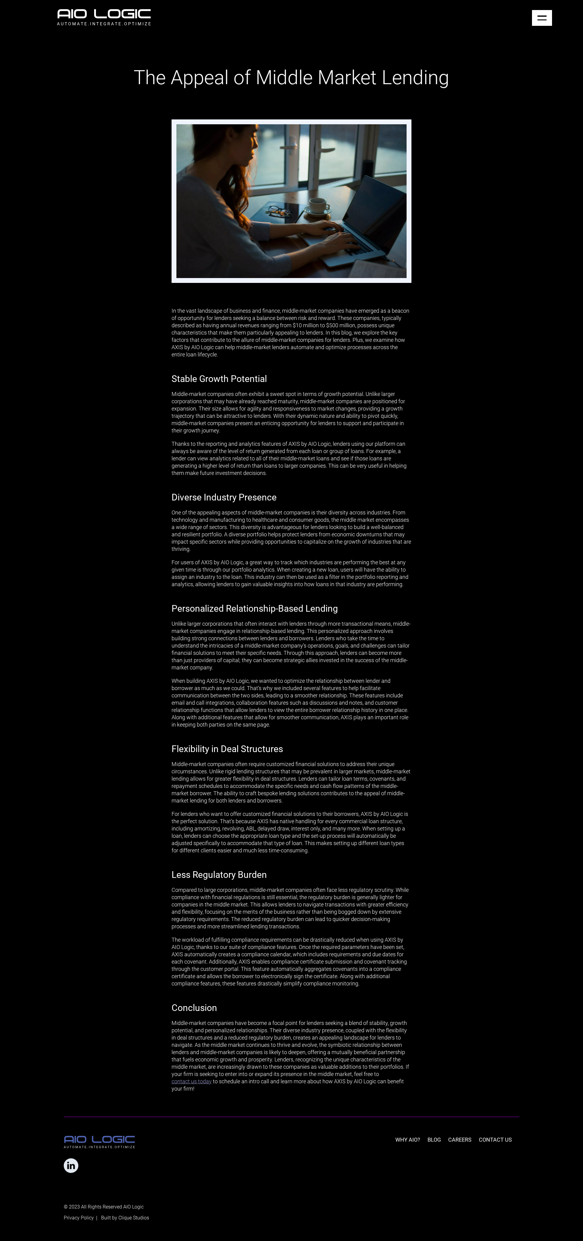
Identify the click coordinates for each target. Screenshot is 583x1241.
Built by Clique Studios (125, 1218)
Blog (434, 1139)
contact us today (192, 1081)
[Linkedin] (71, 1165)
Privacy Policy (79, 1218)
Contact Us (495, 1139)
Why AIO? (407, 1139)
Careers (460, 1139)
